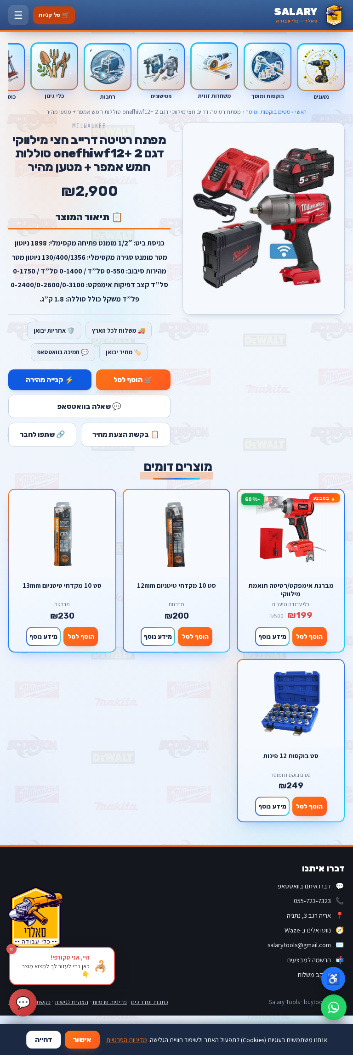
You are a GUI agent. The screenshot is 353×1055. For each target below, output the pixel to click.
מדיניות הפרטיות (126, 1039)
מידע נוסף (272, 636)
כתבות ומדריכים (149, 1002)
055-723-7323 (319, 900)
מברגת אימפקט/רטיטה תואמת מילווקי (291, 589)
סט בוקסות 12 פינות (291, 756)
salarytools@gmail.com (306, 944)
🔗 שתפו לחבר (42, 434)
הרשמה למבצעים (315, 959)
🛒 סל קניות (54, 15)
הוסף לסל (309, 636)
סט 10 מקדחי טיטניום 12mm (176, 585)
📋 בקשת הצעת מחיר (125, 434)
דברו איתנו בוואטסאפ (311, 886)
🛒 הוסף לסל (133, 379)
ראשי (301, 112)
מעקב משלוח (321, 974)
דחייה (43, 1039)
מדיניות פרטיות (109, 1002)
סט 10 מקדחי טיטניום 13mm (62, 585)
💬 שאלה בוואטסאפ (89, 406)
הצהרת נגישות (71, 1002)
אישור (82, 1039)
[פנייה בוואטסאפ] (334, 1007)
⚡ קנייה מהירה (50, 379)
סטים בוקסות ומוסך (267, 112)
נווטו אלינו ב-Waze (314, 930)
